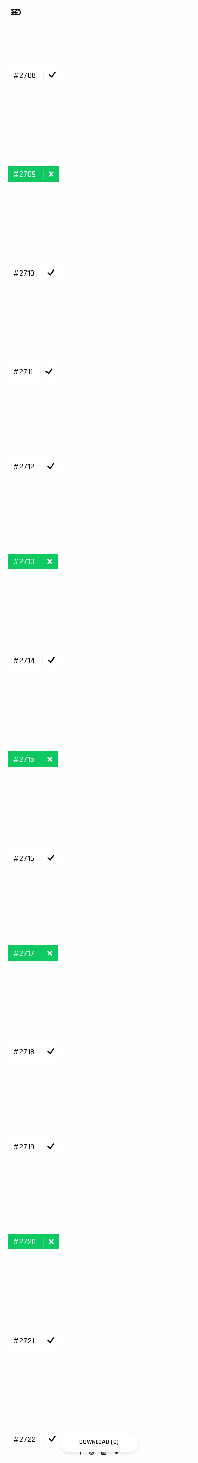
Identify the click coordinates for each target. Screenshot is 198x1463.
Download (99, 1442)
